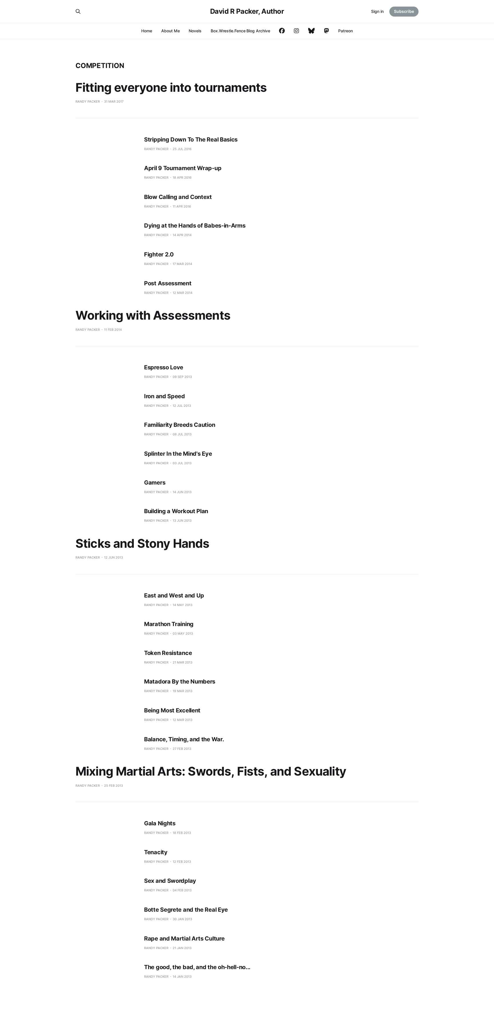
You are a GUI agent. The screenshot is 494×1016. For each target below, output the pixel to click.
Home (146, 30)
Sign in (377, 11)
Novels (195, 30)
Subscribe (404, 11)
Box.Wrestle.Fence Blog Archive (240, 30)
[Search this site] (78, 11)
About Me (170, 30)
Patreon (345, 30)
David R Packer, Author (247, 11)
